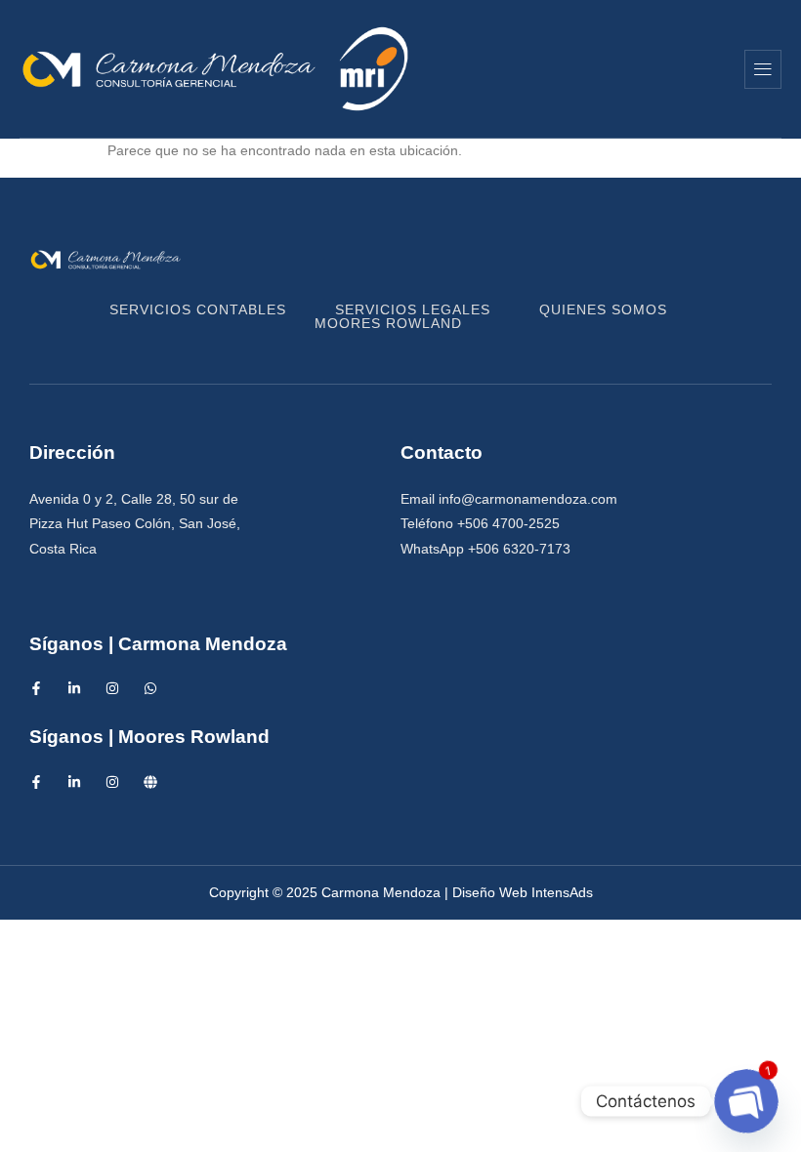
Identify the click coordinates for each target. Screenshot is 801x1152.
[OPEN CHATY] (746, 1100)
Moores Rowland (388, 323)
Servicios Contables (197, 309)
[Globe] (150, 782)
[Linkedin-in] (74, 688)
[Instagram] (112, 688)
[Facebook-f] (36, 688)
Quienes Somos (603, 309)
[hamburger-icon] (762, 69)
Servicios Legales (412, 309)
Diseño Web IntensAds (522, 892)
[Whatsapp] (150, 688)
